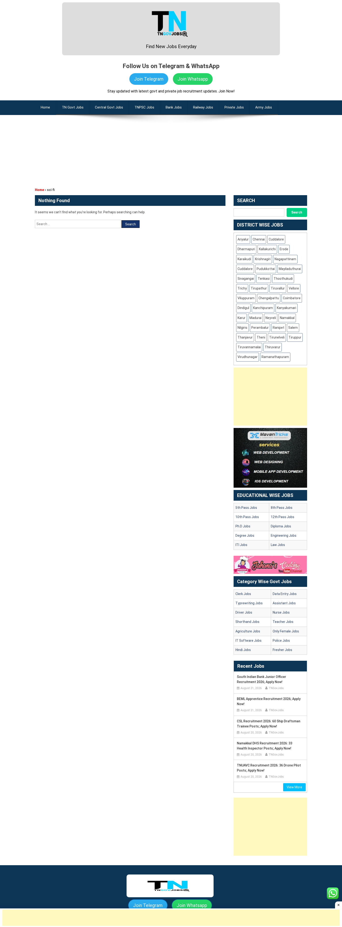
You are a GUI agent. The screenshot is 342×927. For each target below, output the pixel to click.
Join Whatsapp (193, 79)
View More (294, 787)
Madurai (255, 318)
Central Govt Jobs (109, 107)
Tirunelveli (277, 337)
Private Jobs (234, 107)
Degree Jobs (244, 535)
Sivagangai (246, 278)
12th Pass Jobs (282, 517)
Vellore (294, 288)
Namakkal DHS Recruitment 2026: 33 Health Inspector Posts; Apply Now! (264, 745)
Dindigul (243, 308)
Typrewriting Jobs (249, 603)
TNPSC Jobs (144, 107)
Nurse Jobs (281, 612)
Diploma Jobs (281, 526)
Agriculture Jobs (247, 631)
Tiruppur (294, 337)
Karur (241, 318)
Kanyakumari (286, 308)
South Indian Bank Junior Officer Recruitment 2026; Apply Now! (261, 679)
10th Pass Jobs (247, 517)
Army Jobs (263, 107)
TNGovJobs (276, 688)
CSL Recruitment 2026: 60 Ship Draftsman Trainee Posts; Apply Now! (268, 723)
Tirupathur (259, 288)
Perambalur (260, 327)
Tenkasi (264, 278)
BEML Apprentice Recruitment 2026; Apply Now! (269, 701)
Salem (293, 327)
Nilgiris (242, 327)
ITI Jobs (241, 545)
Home (39, 190)
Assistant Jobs (284, 603)
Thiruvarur (272, 347)
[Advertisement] (171, 147)
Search (296, 212)
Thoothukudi (283, 278)
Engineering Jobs (283, 535)
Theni (261, 337)
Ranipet (278, 327)
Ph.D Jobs (242, 526)
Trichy (242, 288)
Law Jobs (278, 545)
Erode (284, 249)
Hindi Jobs (243, 650)
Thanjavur (245, 337)
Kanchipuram (263, 308)
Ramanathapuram (275, 357)
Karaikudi (244, 259)
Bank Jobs (174, 107)
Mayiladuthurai (290, 269)
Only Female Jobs (286, 631)
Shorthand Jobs (247, 622)
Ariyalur (243, 239)
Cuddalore (276, 239)
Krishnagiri (263, 259)
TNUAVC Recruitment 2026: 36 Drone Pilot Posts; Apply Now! (269, 767)
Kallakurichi (267, 249)
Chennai (259, 239)
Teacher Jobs (283, 622)
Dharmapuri (246, 249)
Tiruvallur (278, 288)
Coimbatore (292, 298)
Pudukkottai (266, 269)
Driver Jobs (243, 612)
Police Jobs (281, 640)
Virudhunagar (248, 357)
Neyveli (270, 318)
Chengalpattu (268, 298)
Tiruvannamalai (249, 347)
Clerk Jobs (243, 594)
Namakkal (287, 318)
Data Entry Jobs (285, 594)
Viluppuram (246, 298)
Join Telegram (149, 79)
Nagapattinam (285, 259)
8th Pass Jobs (281, 508)
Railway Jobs (203, 107)
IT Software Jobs (248, 640)
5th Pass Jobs (246, 508)
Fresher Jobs (282, 650)
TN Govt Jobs (73, 107)
